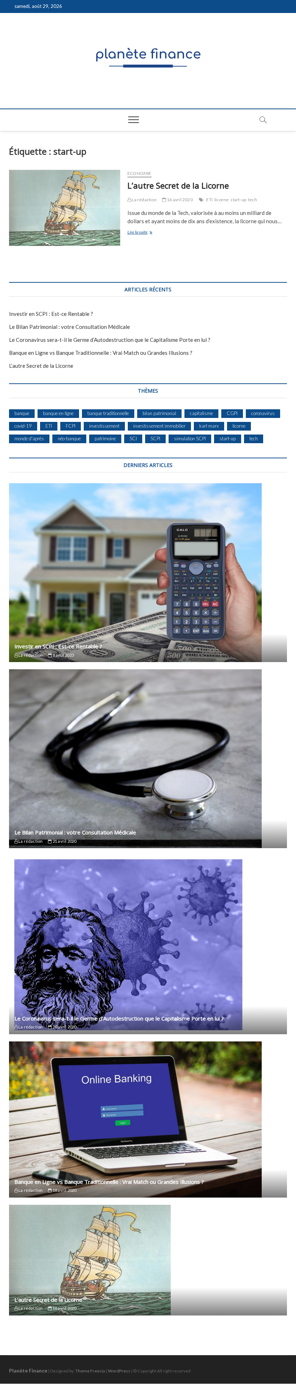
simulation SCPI (190, 438)
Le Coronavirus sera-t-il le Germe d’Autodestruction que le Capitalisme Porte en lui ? (109, 339)
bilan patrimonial (159, 413)
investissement (104, 426)
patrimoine (105, 438)
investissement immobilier (159, 426)
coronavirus (263, 413)
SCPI (155, 438)
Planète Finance (28, 1370)
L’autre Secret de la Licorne (178, 185)
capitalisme (201, 413)
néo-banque (69, 438)
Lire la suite (143, 233)
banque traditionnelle (108, 413)
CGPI (232, 413)
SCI (133, 438)
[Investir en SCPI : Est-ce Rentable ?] (148, 572)
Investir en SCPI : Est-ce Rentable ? (51, 313)
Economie (139, 173)
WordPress (119, 1371)
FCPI (70, 426)
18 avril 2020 (64, 1190)
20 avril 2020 (64, 1026)
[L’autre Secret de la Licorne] (64, 208)
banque (21, 413)
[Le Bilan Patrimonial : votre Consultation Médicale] (148, 758)
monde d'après (29, 438)
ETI (209, 199)
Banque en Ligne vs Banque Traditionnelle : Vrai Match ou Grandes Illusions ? (100, 352)
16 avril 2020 (179, 199)
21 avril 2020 (64, 841)
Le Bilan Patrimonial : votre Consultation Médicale (69, 326)
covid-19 (23, 426)
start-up (238, 199)
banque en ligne (58, 413)
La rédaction (144, 199)
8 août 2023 (63, 655)
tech (252, 199)
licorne (221, 199)
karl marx (209, 426)
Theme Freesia (90, 1371)
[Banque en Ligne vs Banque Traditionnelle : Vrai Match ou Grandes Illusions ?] (148, 1119)
